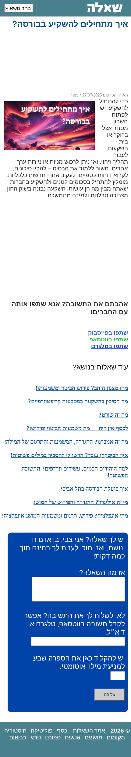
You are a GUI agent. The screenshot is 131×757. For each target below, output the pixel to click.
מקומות (116, 737)
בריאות (17, 737)
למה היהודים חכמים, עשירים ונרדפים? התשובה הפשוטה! (75, 472)
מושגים (93, 737)
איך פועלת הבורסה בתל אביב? (94, 489)
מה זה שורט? (113, 415)
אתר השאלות (89, 730)
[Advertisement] (64, 60)
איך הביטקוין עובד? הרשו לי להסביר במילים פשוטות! (69, 455)
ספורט (53, 737)
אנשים (72, 737)
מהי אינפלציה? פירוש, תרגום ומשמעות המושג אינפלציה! (65, 515)
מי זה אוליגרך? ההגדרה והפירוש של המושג (81, 502)
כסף (75, 95)
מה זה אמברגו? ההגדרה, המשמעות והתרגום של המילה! (66, 442)
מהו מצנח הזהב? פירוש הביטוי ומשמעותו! (82, 388)
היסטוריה (15, 730)
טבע (35, 737)
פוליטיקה (42, 730)
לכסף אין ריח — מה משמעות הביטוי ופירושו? (77, 428)
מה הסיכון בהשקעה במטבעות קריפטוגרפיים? (78, 401)
